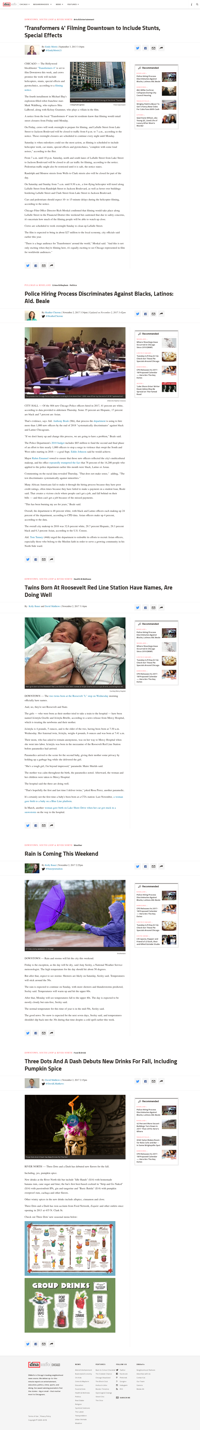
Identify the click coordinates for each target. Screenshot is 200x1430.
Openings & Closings (104, 1392)
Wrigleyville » (144, 101)
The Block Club (102, 1381)
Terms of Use (33, 1416)
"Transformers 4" (47, 68)
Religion (78, 1404)
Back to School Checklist (105, 1370)
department (100, 421)
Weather (78, 845)
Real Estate (79, 1400)
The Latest (79, 1411)
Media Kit (140, 1389)
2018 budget (58, 443)
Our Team (141, 1381)
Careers (140, 1385)
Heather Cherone (53, 312)
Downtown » (142, 87)
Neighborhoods (41, 4)
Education (79, 1385)
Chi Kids (78, 1377)
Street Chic (100, 1396)
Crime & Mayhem (60, 285)
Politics (73, 285)
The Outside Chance (104, 1373)
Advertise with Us (143, 1373)
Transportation (81, 1415)
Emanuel (43, 458)
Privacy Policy (45, 1416)
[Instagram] (117, 1385)
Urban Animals (81, 1419)
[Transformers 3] (97, 79)
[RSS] (117, 1389)
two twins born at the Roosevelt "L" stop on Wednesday (78, 696)
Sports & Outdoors (82, 1408)
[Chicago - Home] (10, 4)
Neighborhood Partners (146, 1370)
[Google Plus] (117, 1381)
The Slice (99, 1400)
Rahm (35, 458)
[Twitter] (117, 1370)
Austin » (140, 383)
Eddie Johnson (78, 451)
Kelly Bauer (34, 606)
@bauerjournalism (54, 868)
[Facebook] (117, 1373)
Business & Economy (83, 1373)
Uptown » (141, 115)
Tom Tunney (36, 537)
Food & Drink (80, 1053)
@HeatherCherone (54, 315)
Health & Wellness (82, 579)
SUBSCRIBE (125, 1397)
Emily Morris (51, 46)
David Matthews (52, 606)
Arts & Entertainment (84, 19)
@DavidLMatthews (55, 1083)
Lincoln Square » (145, 353)
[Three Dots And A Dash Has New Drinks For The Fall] (75, 1125)
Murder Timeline (102, 1389)
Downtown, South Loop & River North (48, 19)
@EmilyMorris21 (54, 50)
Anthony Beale (61, 421)
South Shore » (143, 936)
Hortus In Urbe (101, 1385)
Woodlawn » (142, 339)
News (58, 4)
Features (72, 4)
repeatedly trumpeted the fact (64, 462)
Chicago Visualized (103, 1377)
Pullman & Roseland (38, 285)
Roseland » (142, 73)
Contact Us (141, 1377)
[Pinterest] (116, 1377)
